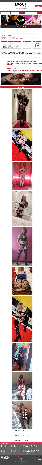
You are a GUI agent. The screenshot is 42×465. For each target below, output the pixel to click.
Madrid (18, 38)
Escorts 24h (33, 445)
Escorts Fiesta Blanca (34, 446)
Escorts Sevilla (3, 447)
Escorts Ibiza (3, 453)
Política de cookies (39, 458)
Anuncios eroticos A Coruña (25, 450)
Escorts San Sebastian (4, 452)
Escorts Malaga (3, 448)
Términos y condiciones (39, 456)
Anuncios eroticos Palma (25, 452)
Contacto (29, 1)
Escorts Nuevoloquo (34, 452)
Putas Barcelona (13, 446)
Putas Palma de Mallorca (14, 452)
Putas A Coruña (13, 450)
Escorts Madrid (3, 445)
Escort (4, 38)
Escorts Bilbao (3, 449)
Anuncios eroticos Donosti (25, 452)
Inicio (1, 10)
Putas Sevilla (13, 447)
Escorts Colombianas (34, 447)
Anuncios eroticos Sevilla (25, 447)
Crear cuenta (34, 1)
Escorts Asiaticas (33, 447)
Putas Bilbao (13, 449)
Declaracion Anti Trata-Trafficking (37, 459)
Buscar (39, 12)
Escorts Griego (33, 449)
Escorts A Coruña (3, 450)
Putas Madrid (13, 445)
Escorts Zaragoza (3, 451)
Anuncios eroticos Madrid (25, 445)
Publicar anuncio (38, 6)
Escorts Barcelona (3, 446)
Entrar (39, 1)
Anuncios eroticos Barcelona (25, 446)
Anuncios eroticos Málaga (25, 448)
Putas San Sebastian (14, 452)
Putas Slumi (33, 451)
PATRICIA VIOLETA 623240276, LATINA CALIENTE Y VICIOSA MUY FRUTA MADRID (18, 33)
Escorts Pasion (33, 453)
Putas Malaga (13, 448)
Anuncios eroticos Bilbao (25, 449)
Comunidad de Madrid (14, 38)
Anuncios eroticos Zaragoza (25, 451)
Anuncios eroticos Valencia (25, 447)
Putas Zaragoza (13, 451)
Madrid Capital (21, 38)
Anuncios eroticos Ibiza (24, 453)
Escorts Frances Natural (35, 450)
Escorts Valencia (3, 447)
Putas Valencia (13, 447)
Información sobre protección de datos (37, 457)
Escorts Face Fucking (34, 448)
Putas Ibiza (12, 453)
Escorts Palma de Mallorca (5, 452)
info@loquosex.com (6, 458)
